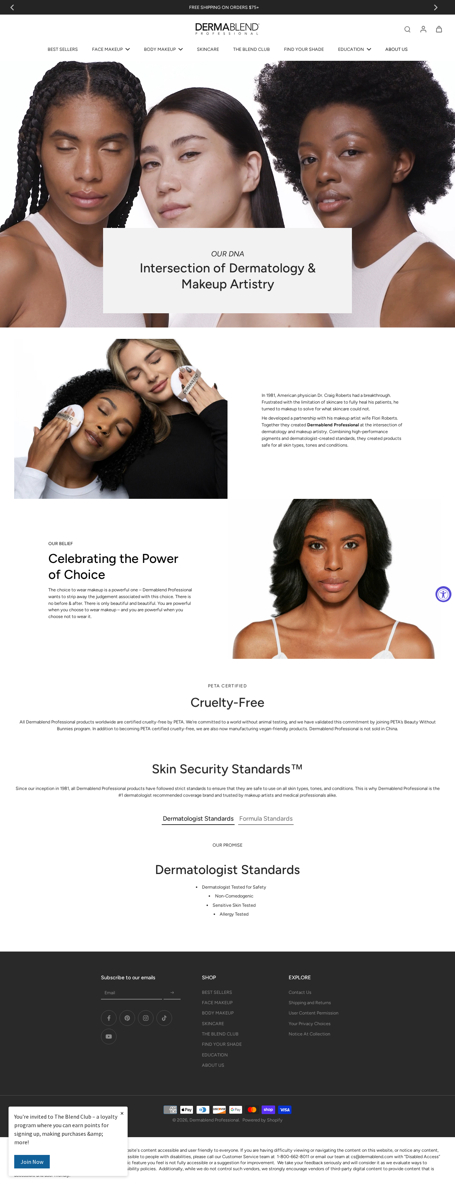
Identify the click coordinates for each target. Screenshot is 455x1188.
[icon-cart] (438, 29)
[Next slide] (435, 7)
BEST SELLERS (217, 992)
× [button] (122, 1113)
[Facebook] (109, 1018)
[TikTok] (164, 1018)
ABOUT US (213, 1065)
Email (110, 992)
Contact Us (300, 992)
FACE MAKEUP (217, 1002)
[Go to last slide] (12, 7)
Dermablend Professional (214, 1120)
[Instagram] (146, 1018)
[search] (407, 29)
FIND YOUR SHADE (222, 1044)
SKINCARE (213, 1023)
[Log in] (423, 29)
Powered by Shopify (262, 1120)
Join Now (32, 1161)
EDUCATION (215, 1055)
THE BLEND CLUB (220, 1034)
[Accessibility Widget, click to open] (443, 594)
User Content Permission (313, 1013)
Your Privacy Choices (310, 1023)
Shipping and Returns (310, 1002)
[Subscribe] (172, 993)
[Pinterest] (127, 1018)
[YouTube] (109, 1036)
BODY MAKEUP (218, 1013)
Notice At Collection (309, 1034)
